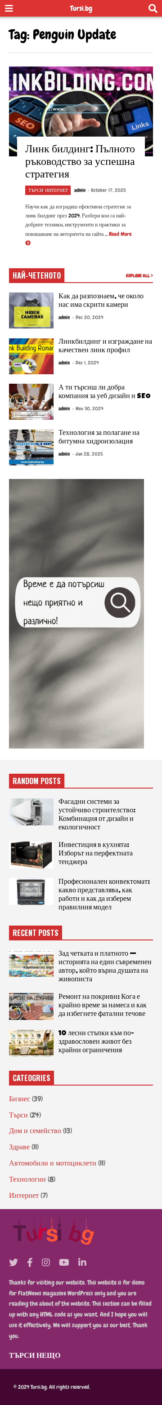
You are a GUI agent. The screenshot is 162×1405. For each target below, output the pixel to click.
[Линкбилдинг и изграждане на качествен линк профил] (31, 356)
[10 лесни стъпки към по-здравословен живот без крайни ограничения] (31, 1043)
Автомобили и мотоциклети (52, 1163)
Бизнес (19, 1099)
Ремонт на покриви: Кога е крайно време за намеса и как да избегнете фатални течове (102, 1006)
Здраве (19, 1147)
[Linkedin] (82, 1262)
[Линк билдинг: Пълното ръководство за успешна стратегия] (81, 111)
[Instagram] (46, 1262)
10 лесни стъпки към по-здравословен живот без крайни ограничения (96, 1042)
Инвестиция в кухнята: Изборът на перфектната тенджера (95, 854)
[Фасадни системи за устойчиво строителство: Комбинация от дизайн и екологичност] (31, 811)
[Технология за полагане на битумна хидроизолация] (31, 447)
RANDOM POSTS (37, 781)
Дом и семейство (35, 1130)
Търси (35, 190)
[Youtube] (64, 1262)
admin (80, 190)
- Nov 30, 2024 (88, 408)
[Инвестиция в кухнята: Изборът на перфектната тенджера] (31, 855)
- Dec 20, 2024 (88, 317)
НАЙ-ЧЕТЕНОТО (37, 275)
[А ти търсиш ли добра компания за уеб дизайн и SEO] (31, 402)
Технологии (27, 1179)
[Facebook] (30, 1262)
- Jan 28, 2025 (87, 454)
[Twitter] (13, 1262)
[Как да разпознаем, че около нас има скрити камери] (31, 310)
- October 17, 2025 (106, 190)
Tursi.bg (81, 8)
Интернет (56, 190)
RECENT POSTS (35, 932)
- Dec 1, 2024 (85, 362)
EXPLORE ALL (138, 276)
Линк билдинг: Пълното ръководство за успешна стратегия (80, 163)
